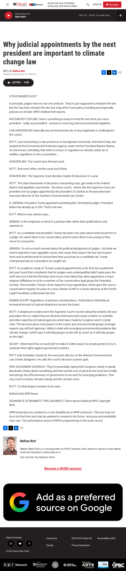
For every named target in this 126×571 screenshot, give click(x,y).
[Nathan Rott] (10, 445)
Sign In (97, 4)
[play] (8, 15)
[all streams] (121, 15)
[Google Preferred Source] (63, 502)
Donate (113, 4)
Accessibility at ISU (106, 538)
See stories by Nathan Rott (37, 457)
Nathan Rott (19, 70)
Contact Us (51, 538)
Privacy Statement (81, 545)
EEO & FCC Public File (82, 538)
